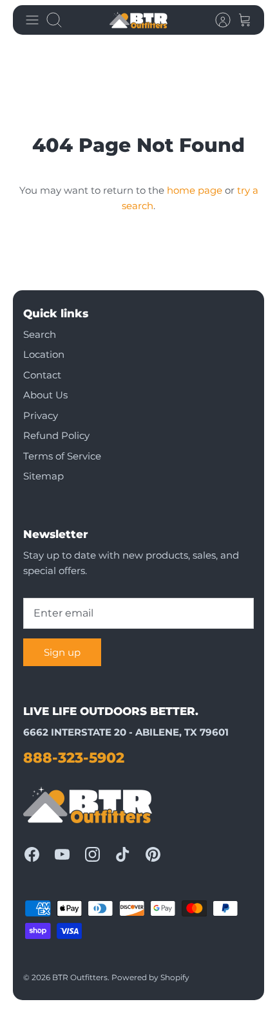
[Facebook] (32, 854)
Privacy (40, 415)
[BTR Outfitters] (138, 20)
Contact (42, 375)
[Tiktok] (123, 854)
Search (39, 334)
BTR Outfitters (80, 977)
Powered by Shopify (150, 977)
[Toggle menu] (32, 20)
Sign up (62, 652)
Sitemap (43, 476)
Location (43, 354)
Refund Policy (56, 435)
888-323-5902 (73, 758)
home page (194, 190)
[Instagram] (92, 854)
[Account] (216, 20)
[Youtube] (62, 854)
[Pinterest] (153, 854)
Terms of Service (62, 456)
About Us (45, 395)
